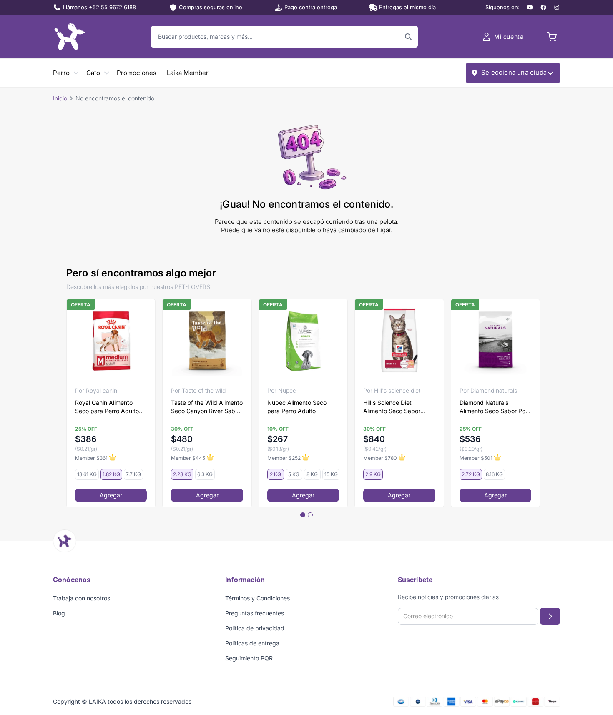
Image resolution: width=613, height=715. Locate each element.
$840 (374, 439)
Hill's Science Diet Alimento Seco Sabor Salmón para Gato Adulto (397, 407)
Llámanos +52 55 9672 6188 (99, 7)
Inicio (60, 98)
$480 (182, 439)
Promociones (136, 73)
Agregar (111, 495)
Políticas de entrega (252, 643)
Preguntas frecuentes (254, 613)
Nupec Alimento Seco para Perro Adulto (297, 406)
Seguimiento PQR (249, 658)
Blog (59, 613)
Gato (93, 73)
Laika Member (188, 73)
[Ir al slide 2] (310, 514)
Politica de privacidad (254, 628)
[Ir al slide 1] (302, 514)
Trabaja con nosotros (81, 598)
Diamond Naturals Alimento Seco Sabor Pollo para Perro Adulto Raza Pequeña (495, 407)
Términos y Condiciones (257, 598)
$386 (86, 439)
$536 (470, 439)
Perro (61, 73)
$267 (277, 439)
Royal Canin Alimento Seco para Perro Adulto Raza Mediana (107, 407)
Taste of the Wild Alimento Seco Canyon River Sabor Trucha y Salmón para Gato (207, 407)
